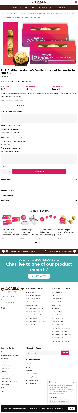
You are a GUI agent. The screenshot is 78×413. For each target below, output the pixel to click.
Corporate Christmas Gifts (60, 302)
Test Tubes (4, 388)
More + (3, 391)
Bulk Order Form (31, 383)
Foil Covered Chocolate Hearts (10, 381)
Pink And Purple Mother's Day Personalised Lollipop (47, 232)
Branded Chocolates (32, 292)
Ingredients (29, 370)
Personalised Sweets (32, 325)
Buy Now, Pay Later (32, 380)
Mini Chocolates (6, 365)
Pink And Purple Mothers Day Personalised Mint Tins (29, 232)
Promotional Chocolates (33, 295)
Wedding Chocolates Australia (61, 328)
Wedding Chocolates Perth (60, 338)
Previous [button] (27, 61)
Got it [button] (71, 408)
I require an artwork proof (11, 148)
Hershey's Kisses (6, 378)
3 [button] (42, 242)
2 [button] (39, 242)
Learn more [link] (60, 408)
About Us (29, 364)
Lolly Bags (4, 371)
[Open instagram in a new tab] (4, 308)
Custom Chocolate (32, 305)
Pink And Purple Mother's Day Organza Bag (66, 232)
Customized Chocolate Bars (34, 315)
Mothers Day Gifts (57, 315)
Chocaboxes (4, 352)
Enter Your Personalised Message (12, 111)
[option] (39, 43)
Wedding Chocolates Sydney (60, 341)
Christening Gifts (57, 298)
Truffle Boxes (5, 358)
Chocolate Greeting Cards (9, 375)
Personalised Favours (58, 321)
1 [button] (36, 242)
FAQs (28, 367)
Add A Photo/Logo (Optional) (10, 125)
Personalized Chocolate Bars (34, 311)
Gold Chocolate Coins (7, 362)
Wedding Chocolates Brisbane (61, 331)
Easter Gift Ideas (57, 305)
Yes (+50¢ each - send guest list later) (14, 141)
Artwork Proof (5, 144)
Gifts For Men (56, 308)
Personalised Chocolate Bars (34, 308)
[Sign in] (71, 2)
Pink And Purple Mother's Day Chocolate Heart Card (10, 232)
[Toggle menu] (2, 2)
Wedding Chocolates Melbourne (61, 334)
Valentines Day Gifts (58, 318)
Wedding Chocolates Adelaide (61, 325)
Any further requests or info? (10, 151)
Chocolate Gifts (56, 295)
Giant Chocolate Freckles (8, 368)
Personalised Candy (32, 318)
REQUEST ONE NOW (58, 7)
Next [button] (50, 61)
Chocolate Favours (31, 302)
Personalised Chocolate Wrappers (36, 321)
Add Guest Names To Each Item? (11, 138)
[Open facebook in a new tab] (1, 308)
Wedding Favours (57, 292)
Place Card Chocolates (33, 298)
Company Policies (31, 377)
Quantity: (4, 166)
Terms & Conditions (32, 373)
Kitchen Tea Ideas (57, 311)
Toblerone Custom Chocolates (10, 355)
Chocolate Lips (5, 384)
